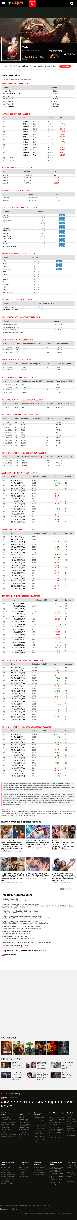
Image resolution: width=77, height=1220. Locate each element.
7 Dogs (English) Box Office (56, 1117)
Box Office (57, 1113)
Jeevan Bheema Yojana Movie (7, 1125)
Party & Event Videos (39, 1172)
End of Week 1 (8, 96)
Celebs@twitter (71, 1169)
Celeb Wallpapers (23, 1171)
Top (71, 1113)
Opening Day (7, 91)
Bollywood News (5, 1167)
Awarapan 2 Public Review (39, 1121)
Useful (71, 1162)
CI (3, 226)
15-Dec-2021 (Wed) (30, 152)
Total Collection (9, 107)
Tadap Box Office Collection (25, 942)
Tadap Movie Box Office (10, 951)
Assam (5, 241)
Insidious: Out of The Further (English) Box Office (57, 1126)
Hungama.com (71, 1170)
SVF (4, 277)
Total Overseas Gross (10, 310)
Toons (20, 1178)
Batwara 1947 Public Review (39, 1118)
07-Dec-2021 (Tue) (29, 132)
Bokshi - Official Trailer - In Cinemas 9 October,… (56, 1171)
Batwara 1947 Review (24, 1122)
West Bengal (7, 236)
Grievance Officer (41, 1205)
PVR (4, 261)
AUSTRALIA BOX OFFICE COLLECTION (17, 340)
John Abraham (71, 1130)
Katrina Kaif (70, 1117)
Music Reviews (71, 1179)
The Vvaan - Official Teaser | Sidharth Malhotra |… (56, 1174)
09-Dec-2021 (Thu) (29, 137)
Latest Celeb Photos (24, 1169)
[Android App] (13, 1209)
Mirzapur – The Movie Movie (8, 1122)
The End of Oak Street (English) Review (24, 1125)
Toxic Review (22, 1117)
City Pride (6, 284)
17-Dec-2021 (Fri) (17, 514)
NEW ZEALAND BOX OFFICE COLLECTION (18, 377)
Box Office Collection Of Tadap (12, 946)
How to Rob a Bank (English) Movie (8, 1120)
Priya (4, 282)
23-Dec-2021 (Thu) (18, 589)
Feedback (24, 1205)
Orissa (5, 244)
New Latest (38, 1163)
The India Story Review (24, 1139)
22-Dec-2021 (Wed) (18, 522)
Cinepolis (6, 266)
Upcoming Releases (6, 1180)
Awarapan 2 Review (24, 1127)
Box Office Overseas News (8, 1176)
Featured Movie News (6, 1169)
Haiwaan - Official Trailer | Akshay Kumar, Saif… (56, 1177)
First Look (21, 1174)
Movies (4, 1097)
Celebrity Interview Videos (40, 1169)
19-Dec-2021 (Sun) (18, 578)
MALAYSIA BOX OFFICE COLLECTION (17, 360)
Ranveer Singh (71, 1119)
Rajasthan (6, 228)
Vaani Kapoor (70, 1124)
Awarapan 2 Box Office (55, 1132)
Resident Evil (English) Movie (8, 1136)
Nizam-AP (6, 231)
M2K (4, 287)
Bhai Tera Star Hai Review (25, 1131)
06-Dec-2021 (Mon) (30, 129)
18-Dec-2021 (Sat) (17, 576)
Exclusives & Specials (39, 1174)
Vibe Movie (4, 1133)
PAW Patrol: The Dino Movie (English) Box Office (56, 1130)
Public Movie (38, 1114)
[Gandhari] (6, 1048)
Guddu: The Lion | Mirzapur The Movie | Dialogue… (56, 1183)
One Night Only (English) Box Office (57, 1120)
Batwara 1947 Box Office (55, 1134)
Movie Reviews (5, 1181)
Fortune (5, 279)
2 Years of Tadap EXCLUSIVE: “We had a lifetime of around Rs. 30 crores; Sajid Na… (42, 1065)
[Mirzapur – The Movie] (40, 1048)
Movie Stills (22, 1172)
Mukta (5, 274)
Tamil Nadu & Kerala (9, 246)
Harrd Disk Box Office (55, 1124)
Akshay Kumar (70, 1115)
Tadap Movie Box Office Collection (33, 951)
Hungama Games (71, 1174)
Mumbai (5, 215)
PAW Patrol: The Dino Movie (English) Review (25, 1120)
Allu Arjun (69, 1123)
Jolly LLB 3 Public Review (40, 1143)
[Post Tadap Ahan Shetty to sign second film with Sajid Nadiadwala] (56, 1077)
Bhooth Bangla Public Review (39, 1129)
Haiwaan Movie (5, 1127)
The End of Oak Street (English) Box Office (55, 1136)
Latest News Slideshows (7, 1178)
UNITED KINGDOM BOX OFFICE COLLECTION (20, 415)
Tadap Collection (8, 942)
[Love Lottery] (63, 1048)
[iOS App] (17, 1209)
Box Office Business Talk (7, 1174)
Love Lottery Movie (6, 1129)
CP (4, 223)
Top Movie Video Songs (40, 1167)
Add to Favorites (18, 39)
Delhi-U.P (6, 218)
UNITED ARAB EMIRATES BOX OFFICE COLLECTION (22, 400)
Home (2, 1205)
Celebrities (13, 1097)
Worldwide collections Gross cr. (14, 332)
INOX (4, 264)
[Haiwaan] (52, 1048)
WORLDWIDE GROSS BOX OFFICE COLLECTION (21, 317)
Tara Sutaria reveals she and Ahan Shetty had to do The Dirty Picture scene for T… (67, 1065)
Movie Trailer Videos (39, 1171)
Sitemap (69, 1176)
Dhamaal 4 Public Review (40, 1124)
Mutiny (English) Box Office (56, 1122)
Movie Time (7, 269)
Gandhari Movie (5, 1117)
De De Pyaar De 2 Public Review (40, 1140)
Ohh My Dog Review (24, 1129)
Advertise (8, 1205)
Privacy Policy (16, 1205)
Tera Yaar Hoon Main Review (24, 1136)
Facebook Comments (9, 955)
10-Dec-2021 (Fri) (29, 139)
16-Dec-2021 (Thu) (29, 155)
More (27, 946)
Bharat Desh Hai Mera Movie (8, 1134)
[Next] (74, 889)
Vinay (4, 290)
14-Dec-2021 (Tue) (29, 150)
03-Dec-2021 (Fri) (29, 121)
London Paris (7, 292)
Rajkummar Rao (71, 1135)
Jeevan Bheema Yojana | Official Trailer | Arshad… (56, 1168)
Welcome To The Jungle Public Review (40, 1126)
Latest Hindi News (71, 1165)
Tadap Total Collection (44, 942)
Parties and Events (23, 1167)
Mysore (5, 233)
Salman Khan (70, 1128)
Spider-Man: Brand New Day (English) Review (25, 1133)
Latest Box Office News (7, 1171)
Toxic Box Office (53, 1115)
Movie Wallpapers (23, 1176)
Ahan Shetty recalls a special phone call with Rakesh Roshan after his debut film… (42, 1076)
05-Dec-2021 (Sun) (29, 127)
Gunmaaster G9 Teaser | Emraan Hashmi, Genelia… (56, 1180)
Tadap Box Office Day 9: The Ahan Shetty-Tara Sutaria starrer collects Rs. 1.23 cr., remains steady (37, 843)
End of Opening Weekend (11, 94)
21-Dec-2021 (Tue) (18, 519)
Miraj (4, 271)
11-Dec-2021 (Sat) (29, 142)
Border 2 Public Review (40, 1138)
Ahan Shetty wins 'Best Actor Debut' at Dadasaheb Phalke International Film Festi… (17, 1076)
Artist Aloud (70, 1172)
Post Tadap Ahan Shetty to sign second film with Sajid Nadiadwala (66, 1075)
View (61, 215)
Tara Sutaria (70, 1133)
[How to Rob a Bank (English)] (29, 1048)
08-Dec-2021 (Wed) (30, 134)
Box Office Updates (6, 1172)
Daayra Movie (4, 1131)
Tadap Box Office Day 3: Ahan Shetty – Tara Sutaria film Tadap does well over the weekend (37, 875)
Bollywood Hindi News (7, 1183)
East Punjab (7, 220)
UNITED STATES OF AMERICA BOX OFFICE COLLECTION (24, 453)
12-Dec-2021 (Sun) (29, 145)
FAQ (49, 1205)
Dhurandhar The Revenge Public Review (40, 1132)
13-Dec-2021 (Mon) (30, 147)
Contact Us (32, 1205)
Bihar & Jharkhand (9, 239)
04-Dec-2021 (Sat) (29, 124)
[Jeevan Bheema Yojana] (18, 1048)
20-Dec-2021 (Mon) (18, 517)
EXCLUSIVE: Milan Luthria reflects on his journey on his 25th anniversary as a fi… (17, 1065)
